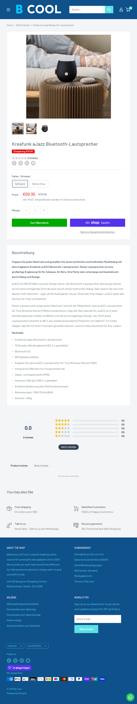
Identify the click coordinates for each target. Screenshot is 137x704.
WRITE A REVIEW (68, 447)
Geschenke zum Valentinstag (23, 614)
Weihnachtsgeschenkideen (23, 603)
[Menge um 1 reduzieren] (26, 210)
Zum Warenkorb (39, 222)
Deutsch (13, 645)
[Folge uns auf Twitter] (15, 660)
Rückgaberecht (83, 575)
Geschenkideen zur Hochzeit (23, 625)
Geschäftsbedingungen (88, 565)
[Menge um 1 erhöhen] (44, 210)
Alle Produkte (23, 25)
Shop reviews (41, 465)
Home (10, 25)
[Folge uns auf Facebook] (9, 660)
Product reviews (19, 465)
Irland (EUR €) (34, 645)
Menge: (16, 210)
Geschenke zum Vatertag (21, 609)
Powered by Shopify (17, 693)
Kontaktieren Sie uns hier (89, 554)
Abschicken (86, 629)
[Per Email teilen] (33, 163)
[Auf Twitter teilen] (27, 163)
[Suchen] (109, 9)
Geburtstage (14, 620)
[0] (128, 10)
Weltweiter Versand (85, 570)
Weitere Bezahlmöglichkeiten (97, 231)
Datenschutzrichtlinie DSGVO (91, 559)
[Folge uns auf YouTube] (28, 660)
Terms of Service (84, 581)
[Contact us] (130, 697)
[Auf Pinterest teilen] (20, 163)
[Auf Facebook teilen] (14, 163)
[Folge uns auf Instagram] (21, 660)
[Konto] (121, 9)
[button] (68, 158)
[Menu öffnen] (8, 9)
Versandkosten (43, 199)
